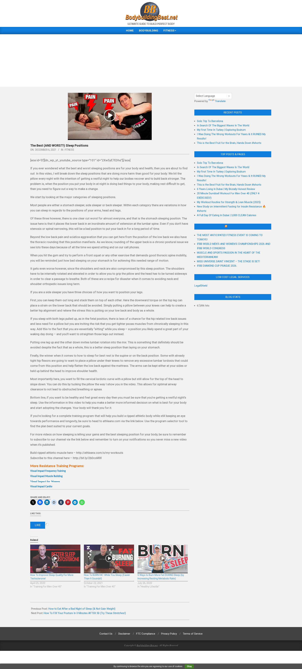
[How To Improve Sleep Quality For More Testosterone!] (55, 559)
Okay (189, 666)
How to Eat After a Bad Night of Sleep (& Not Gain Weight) (81, 608)
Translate (220, 101)
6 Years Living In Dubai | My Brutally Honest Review (226, 189)
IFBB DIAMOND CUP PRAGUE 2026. (217, 265)
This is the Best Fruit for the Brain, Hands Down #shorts (229, 142)
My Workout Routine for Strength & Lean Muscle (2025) (229, 202)
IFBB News (234, 226)
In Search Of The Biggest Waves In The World (223, 125)
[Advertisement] (151, 60)
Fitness (69, 149)
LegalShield (200, 285)
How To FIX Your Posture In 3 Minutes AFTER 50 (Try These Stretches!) (85, 613)
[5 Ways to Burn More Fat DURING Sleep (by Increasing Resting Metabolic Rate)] (163, 559)
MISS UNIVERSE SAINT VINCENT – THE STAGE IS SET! (228, 261)
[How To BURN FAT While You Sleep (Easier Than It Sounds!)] (109, 559)
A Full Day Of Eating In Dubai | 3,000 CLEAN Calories (226, 215)
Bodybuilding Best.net (147, 645)
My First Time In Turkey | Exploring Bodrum (221, 129)
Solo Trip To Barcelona (210, 121)
